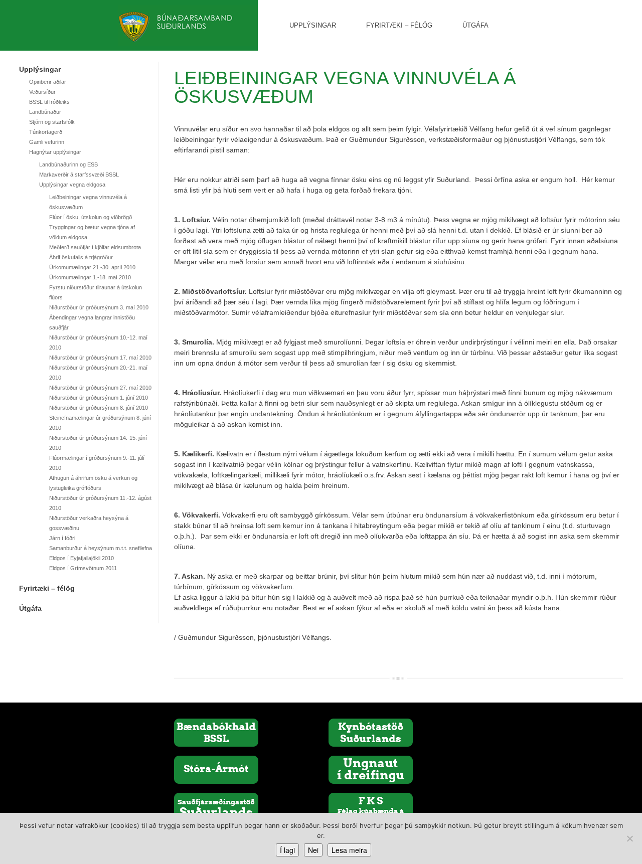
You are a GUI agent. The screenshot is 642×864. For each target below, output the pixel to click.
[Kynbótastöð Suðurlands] (371, 732)
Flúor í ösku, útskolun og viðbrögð (90, 217)
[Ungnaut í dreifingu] (371, 769)
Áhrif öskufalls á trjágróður (81, 257)
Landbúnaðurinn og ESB (68, 164)
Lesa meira (349, 850)
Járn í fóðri (62, 538)
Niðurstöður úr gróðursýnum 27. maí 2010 (100, 388)
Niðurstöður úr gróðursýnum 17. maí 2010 (100, 358)
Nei (313, 850)
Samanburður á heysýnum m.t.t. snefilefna (100, 548)
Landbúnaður (45, 112)
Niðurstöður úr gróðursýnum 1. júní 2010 (98, 398)
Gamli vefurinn (46, 142)
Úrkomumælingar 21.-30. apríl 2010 (92, 267)
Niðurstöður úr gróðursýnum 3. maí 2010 (98, 307)
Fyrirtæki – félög (399, 25)
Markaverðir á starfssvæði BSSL (79, 174)
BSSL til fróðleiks (49, 102)
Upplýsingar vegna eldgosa (72, 185)
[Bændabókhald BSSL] (216, 732)
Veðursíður (42, 92)
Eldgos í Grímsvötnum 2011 (83, 568)
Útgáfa (475, 25)
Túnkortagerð (45, 132)
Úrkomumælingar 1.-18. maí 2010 (90, 277)
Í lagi (287, 850)
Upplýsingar (312, 25)
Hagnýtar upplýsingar (55, 152)
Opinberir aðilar (47, 82)
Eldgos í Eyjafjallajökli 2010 (81, 558)
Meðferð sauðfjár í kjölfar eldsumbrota (95, 247)
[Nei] (629, 838)
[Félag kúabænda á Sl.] (371, 806)
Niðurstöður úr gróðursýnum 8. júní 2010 (98, 408)
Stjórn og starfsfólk (52, 122)
